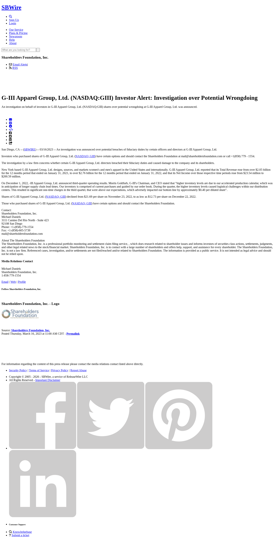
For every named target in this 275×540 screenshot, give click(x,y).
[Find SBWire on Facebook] (42, 448)
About (12, 43)
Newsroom (15, 36)
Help (12, 39)
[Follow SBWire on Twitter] (110, 448)
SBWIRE (29, 149)
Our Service (16, 29)
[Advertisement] (137, 81)
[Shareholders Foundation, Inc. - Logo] (20, 317)
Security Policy (18, 370)
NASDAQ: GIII (85, 156)
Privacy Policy (59, 370)
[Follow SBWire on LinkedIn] (42, 516)
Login (12, 23)
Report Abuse (78, 370)
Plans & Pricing (18, 33)
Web (13, 281)
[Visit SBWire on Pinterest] (179, 448)
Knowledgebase (22, 531)
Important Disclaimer (47, 380)
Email (4, 281)
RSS (15, 67)
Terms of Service (39, 370)
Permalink (73, 333)
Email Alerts (20, 64)
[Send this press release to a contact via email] (10, 119)
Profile (22, 281)
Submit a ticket (20, 535)
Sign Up (14, 20)
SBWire (11, 7)
